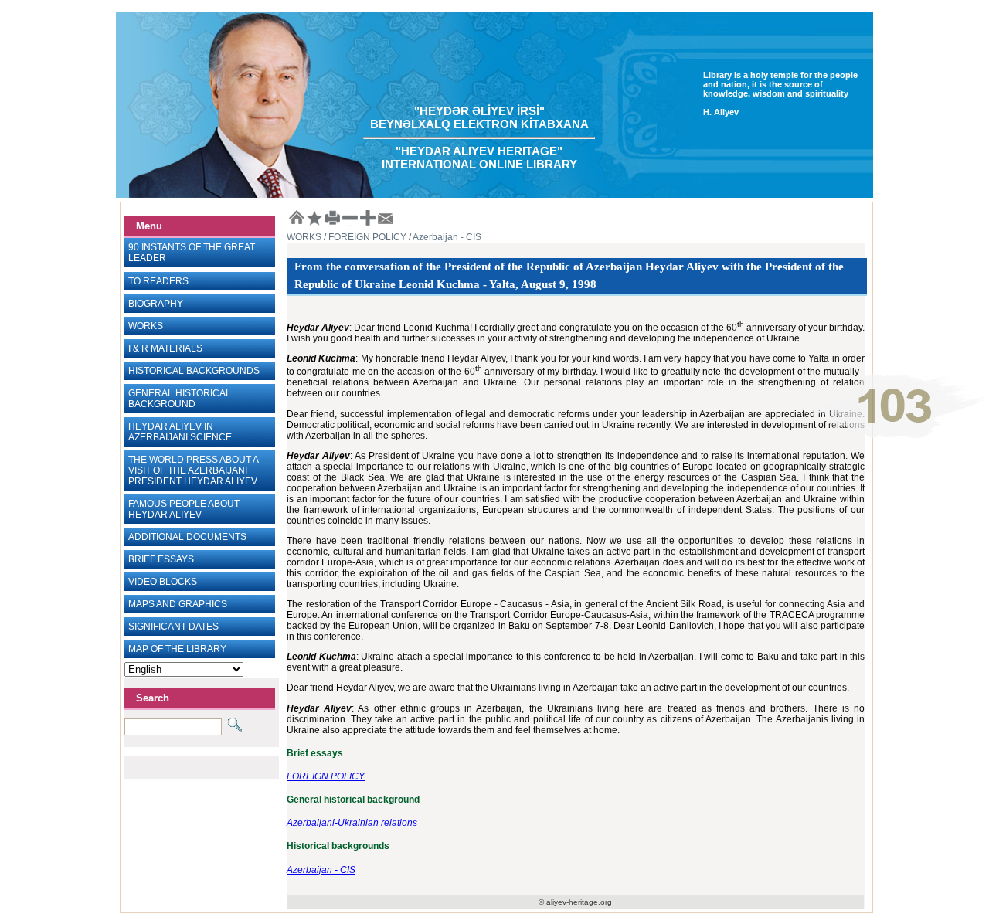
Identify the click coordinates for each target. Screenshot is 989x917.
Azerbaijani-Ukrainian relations (352, 822)
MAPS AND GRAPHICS (177, 604)
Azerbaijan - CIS (321, 869)
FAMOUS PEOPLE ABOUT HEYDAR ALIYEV (184, 509)
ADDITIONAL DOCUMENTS (187, 537)
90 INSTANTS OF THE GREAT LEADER (191, 252)
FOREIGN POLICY (326, 776)
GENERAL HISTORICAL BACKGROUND (179, 398)
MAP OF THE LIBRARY (177, 649)
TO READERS (158, 281)
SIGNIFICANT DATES (173, 626)
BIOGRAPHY (155, 303)
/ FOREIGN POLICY (363, 237)
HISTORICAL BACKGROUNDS (194, 370)
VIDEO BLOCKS (162, 581)
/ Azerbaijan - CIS (443, 237)
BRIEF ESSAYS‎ (161, 559)
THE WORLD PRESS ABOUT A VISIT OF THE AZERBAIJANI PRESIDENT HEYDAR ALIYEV (193, 470)
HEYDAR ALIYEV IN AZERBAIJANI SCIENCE (180, 432)
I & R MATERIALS (165, 348)
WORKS (145, 326)
